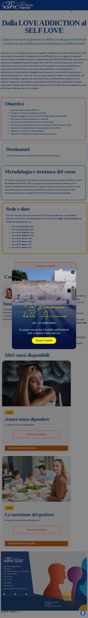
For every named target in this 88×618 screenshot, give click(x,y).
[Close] (73, 272)
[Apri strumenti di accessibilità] (83, 613)
